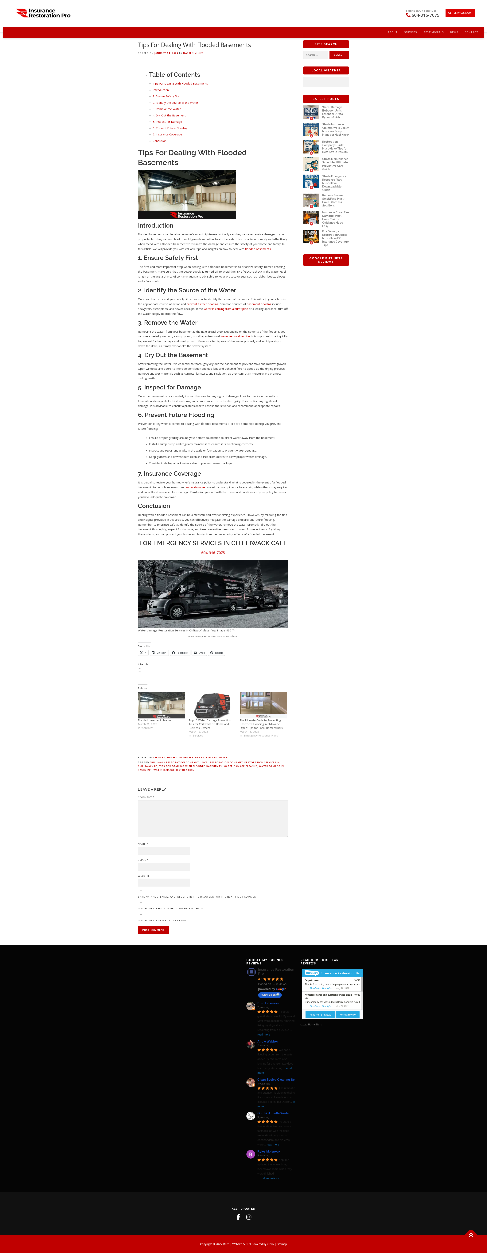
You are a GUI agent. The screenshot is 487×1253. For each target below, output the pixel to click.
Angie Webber (267, 1041)
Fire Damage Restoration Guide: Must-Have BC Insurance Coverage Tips (335, 238)
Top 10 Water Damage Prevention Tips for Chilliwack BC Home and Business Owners (210, 724)
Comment (146, 797)
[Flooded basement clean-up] (161, 705)
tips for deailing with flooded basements (190, 766)
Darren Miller (193, 53)
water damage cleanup (240, 766)
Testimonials (433, 32)
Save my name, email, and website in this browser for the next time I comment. (198, 896)
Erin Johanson (268, 1003)
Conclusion (159, 141)
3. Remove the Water (167, 109)
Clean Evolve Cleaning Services (280, 1079)
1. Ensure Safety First (167, 96)
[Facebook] (238, 1217)
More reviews (271, 1178)
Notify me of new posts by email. (163, 920)
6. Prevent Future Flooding (170, 128)
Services (410, 32)
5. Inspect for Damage (167, 121)
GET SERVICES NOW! (460, 12)
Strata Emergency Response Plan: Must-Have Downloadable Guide (334, 183)
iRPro (271, 1244)
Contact (471, 32)
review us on (268, 994)
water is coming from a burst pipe (226, 309)
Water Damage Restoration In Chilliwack (197, 757)
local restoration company (222, 762)
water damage (195, 487)
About (393, 32)
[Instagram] (249, 1217)
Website (144, 875)
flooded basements (258, 249)
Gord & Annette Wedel (273, 1113)
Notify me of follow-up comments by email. (171, 908)
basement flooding (259, 304)
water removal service (235, 336)
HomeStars (315, 1024)
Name (143, 844)
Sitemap (282, 1244)
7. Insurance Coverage (167, 134)
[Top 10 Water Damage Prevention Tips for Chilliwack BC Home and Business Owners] (212, 705)
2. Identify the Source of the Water (175, 102)
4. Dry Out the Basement (169, 115)
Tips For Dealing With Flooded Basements (180, 83)
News (454, 32)
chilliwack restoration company (174, 762)
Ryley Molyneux (268, 1151)
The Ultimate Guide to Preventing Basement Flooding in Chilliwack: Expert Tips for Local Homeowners (261, 724)
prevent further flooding (202, 304)
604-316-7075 (213, 552)
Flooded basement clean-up (155, 720)
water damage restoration (174, 770)
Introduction (161, 90)
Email (143, 859)
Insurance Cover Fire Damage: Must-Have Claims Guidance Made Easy (335, 219)
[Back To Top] (471, 1235)
